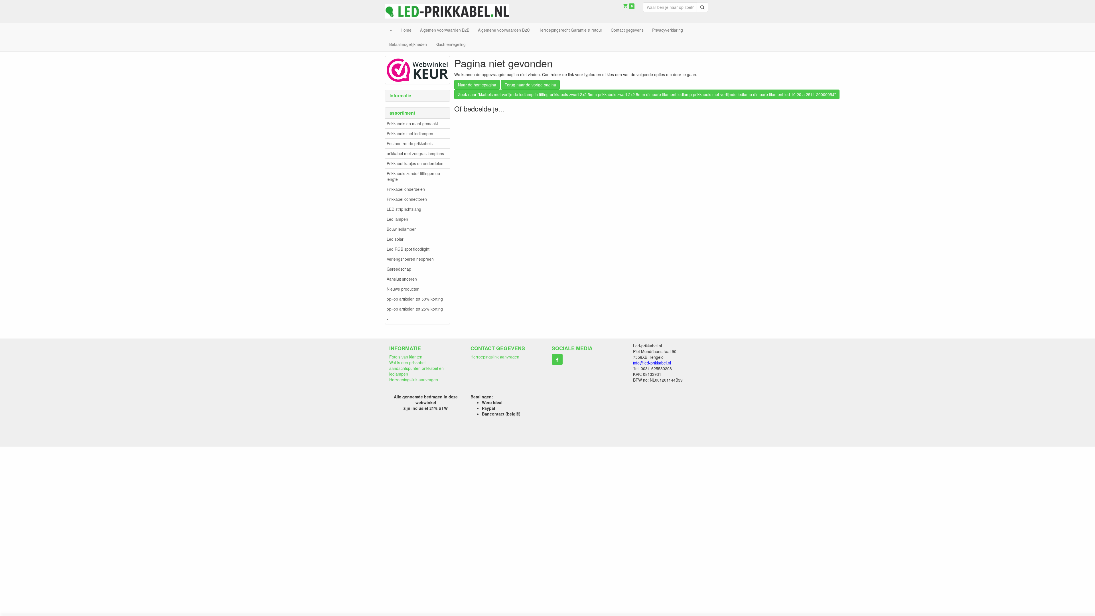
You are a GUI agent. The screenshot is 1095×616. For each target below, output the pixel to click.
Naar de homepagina (477, 85)
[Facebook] (557, 359)
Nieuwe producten (403, 289)
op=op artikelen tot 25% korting (415, 309)
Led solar (395, 239)
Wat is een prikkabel (407, 362)
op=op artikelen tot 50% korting (415, 299)
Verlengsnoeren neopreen (410, 259)
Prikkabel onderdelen (406, 189)
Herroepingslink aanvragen (413, 379)
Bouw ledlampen (402, 229)
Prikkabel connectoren (407, 199)
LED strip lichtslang (404, 209)
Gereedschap (399, 269)
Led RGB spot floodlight (408, 249)
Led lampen (397, 219)
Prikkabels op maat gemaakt (412, 123)
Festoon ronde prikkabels (410, 143)
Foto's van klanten (405, 357)
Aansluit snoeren (402, 279)
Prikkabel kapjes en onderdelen (415, 163)
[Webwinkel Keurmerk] (417, 69)
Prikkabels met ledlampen (410, 133)
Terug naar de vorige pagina (530, 85)
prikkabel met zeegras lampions (415, 153)
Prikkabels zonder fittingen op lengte (413, 176)
